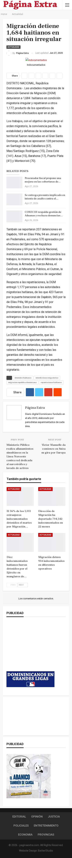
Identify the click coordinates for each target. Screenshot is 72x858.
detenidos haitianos (23, 378)
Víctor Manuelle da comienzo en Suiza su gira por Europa (53, 448)
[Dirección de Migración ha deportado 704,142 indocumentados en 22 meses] (51, 496)
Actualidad (13, 47)
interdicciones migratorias (47, 378)
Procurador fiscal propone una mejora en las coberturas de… (43, 180)
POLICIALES (21, 825)
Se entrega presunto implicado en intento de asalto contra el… (45, 197)
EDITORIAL (19, 816)
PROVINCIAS (46, 834)
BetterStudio (45, 850)
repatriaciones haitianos (51, 382)
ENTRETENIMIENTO (46, 825)
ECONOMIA (25, 834)
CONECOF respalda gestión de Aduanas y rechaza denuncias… (44, 213)
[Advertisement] (30, 648)
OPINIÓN (37, 816)
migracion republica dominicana (22, 382)
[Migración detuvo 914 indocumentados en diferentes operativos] (51, 542)
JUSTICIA (54, 816)
